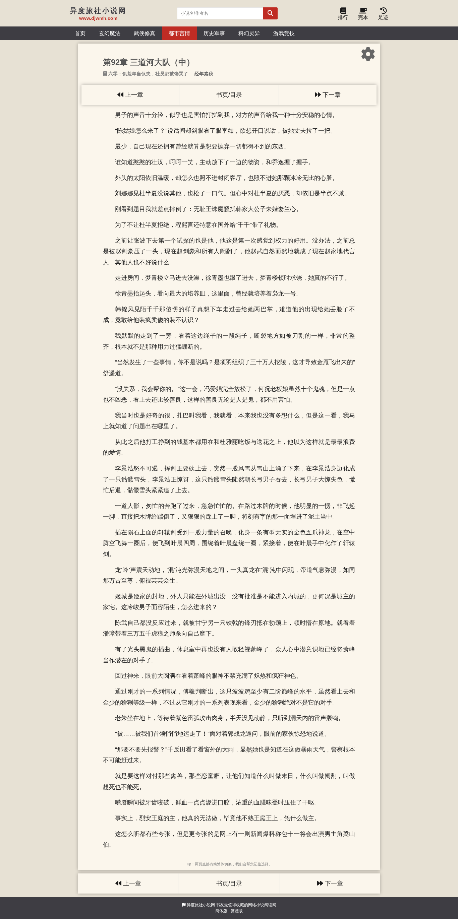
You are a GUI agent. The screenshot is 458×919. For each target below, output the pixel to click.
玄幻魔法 (109, 33)
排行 (343, 17)
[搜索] (270, 13)
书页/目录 (229, 94)
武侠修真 (144, 33)
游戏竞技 (284, 33)
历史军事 (214, 33)
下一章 (331, 94)
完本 (363, 17)
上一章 (133, 94)
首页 (80, 33)
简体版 (221, 911)
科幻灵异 (249, 33)
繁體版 (237, 911)
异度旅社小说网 (201, 905)
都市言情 (179, 33)
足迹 (383, 17)
